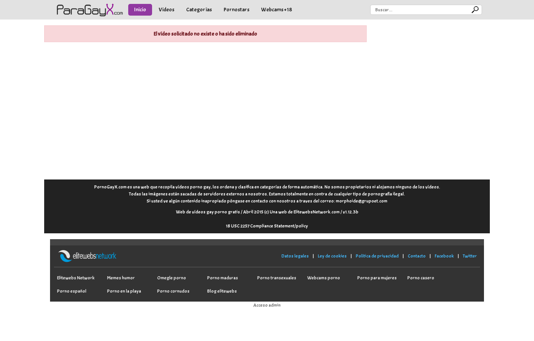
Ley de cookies (332, 256)
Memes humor (121, 278)
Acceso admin (267, 305)
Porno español (71, 291)
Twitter (470, 256)
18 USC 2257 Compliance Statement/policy (267, 226)
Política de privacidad (377, 256)
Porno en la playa (124, 291)
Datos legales (295, 256)
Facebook (444, 256)
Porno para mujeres (377, 278)
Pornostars (236, 9)
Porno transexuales (276, 278)
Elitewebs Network (76, 278)
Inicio (140, 9)
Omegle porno (171, 278)
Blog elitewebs (222, 291)
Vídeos (166, 9)
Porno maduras (222, 278)
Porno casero (420, 278)
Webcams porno (323, 278)
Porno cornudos (173, 291)
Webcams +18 (276, 9)
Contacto (417, 256)
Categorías (199, 9)
